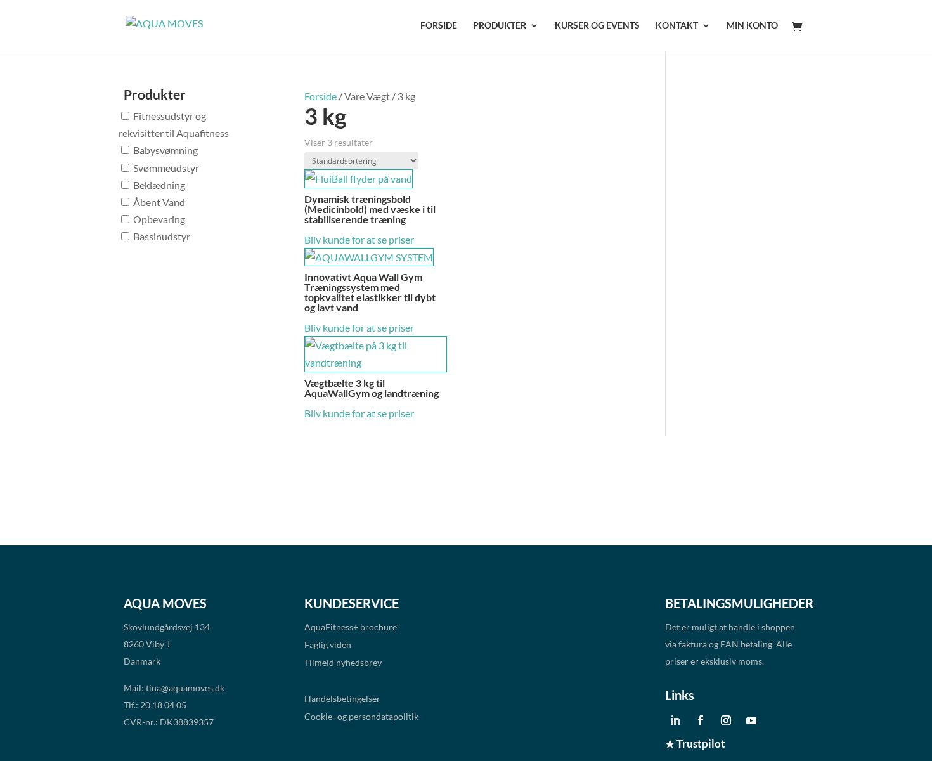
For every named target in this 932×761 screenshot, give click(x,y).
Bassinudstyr (161, 236)
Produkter (499, 25)
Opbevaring (159, 219)
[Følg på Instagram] (726, 720)
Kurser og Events (597, 25)
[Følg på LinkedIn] (675, 720)
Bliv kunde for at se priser (359, 239)
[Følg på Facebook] (700, 720)
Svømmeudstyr (166, 168)
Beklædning (159, 185)
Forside (438, 25)
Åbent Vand (159, 202)
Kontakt (677, 25)
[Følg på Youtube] (751, 720)
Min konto (752, 25)
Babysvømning (165, 150)
